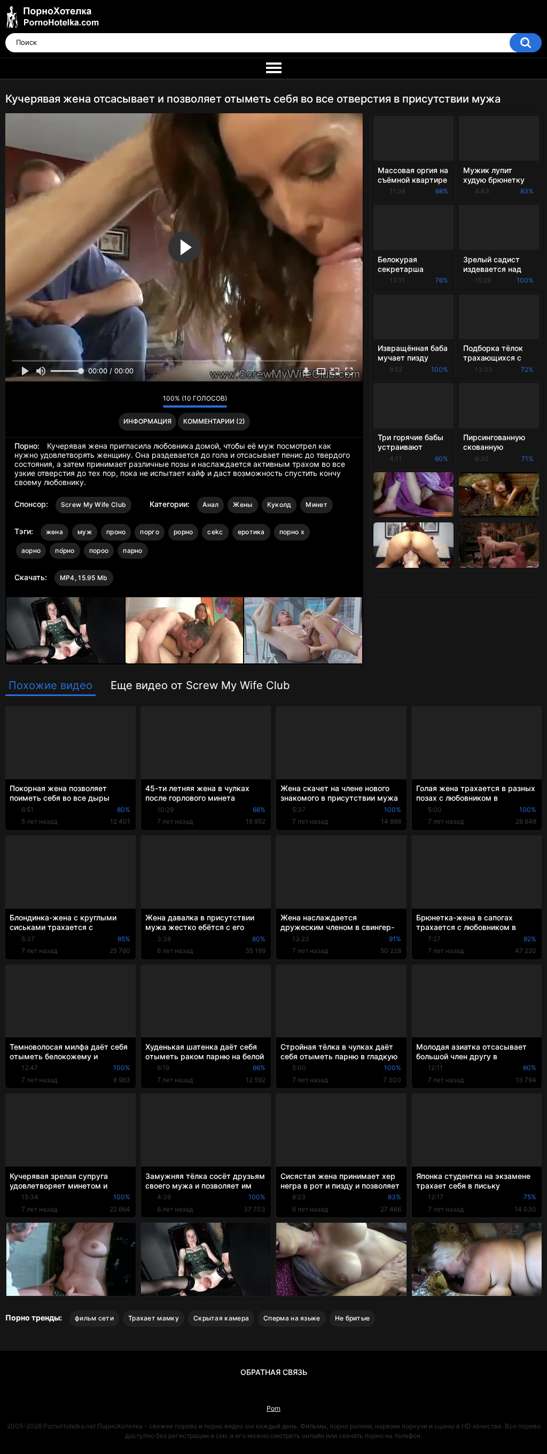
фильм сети (94, 1318)
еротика (251, 532)
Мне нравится (138, 401)
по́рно (65, 550)
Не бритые (352, 1318)
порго (149, 532)
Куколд (279, 505)
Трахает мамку (153, 1318)
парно (133, 550)
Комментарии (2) (214, 421)
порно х (291, 532)
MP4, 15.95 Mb (84, 578)
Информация (147, 421)
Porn (273, 1408)
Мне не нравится (152, 401)
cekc (215, 532)
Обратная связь (273, 1372)
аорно (31, 550)
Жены (242, 505)
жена (54, 532)
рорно (183, 532)
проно (116, 532)
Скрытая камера (221, 1318)
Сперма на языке (292, 1318)
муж (84, 532)
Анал (210, 505)
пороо (99, 550)
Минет (316, 505)
